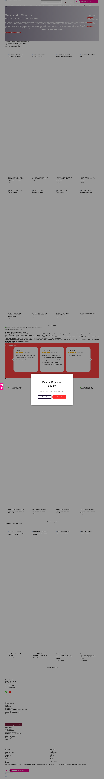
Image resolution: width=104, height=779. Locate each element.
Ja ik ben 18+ (59, 397)
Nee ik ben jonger (45, 397)
